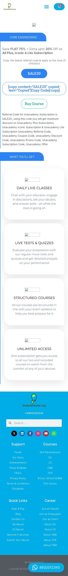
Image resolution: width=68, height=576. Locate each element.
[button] (46, 6)
